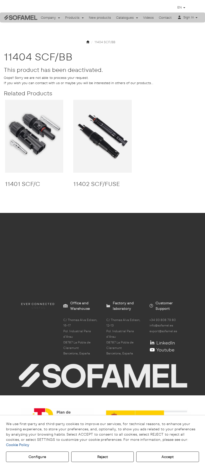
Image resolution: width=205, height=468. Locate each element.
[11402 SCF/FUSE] (102, 136)
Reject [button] (102, 457)
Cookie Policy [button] (17, 445)
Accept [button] (168, 457)
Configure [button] (37, 457)
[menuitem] (50, 17)
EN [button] (180, 7)
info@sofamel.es (161, 325)
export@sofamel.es (163, 331)
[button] (17, 17)
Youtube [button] (164, 349)
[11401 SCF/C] (34, 136)
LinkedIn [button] (165, 342)
